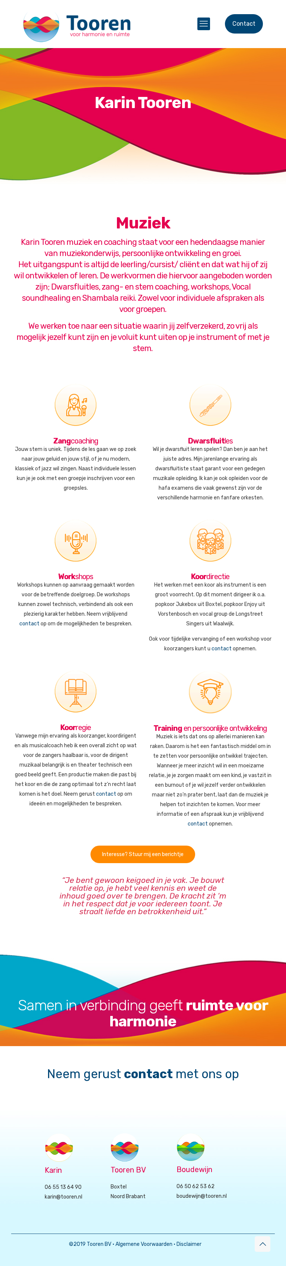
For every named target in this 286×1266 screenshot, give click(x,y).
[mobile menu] (203, 24)
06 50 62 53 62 (195, 1186)
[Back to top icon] (262, 1244)
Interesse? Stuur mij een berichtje (143, 854)
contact (29, 624)
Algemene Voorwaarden (143, 1244)
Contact (243, 23)
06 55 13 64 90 (63, 1187)
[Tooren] (76, 24)
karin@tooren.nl (63, 1197)
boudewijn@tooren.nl (202, 1196)
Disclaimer (189, 1244)
